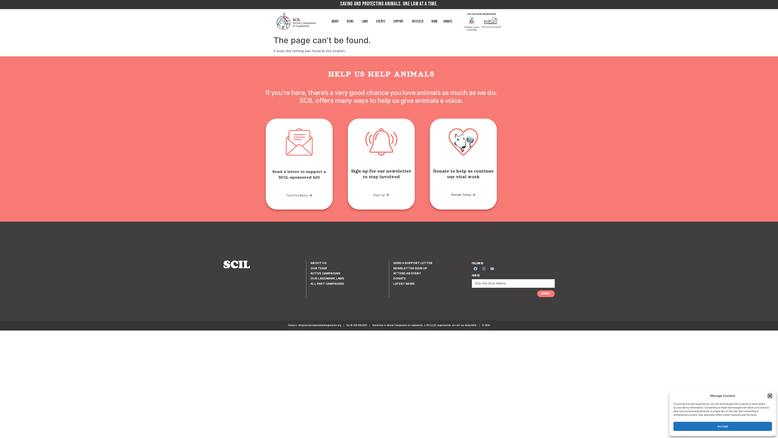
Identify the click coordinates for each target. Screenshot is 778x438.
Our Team (318, 268)
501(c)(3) (418, 21)
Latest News (404, 284)
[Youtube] (492, 268)
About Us (318, 263)
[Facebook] (475, 268)
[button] (770, 396)
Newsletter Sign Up (410, 268)
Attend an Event (407, 273)
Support (398, 21)
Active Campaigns (325, 273)
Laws (365, 21)
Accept (722, 426)
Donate (448, 21)
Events (380, 21)
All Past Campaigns (327, 284)
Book (434, 21)
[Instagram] (483, 268)
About (335, 21)
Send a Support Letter (412, 263)
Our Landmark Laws (327, 278)
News (350, 21)
